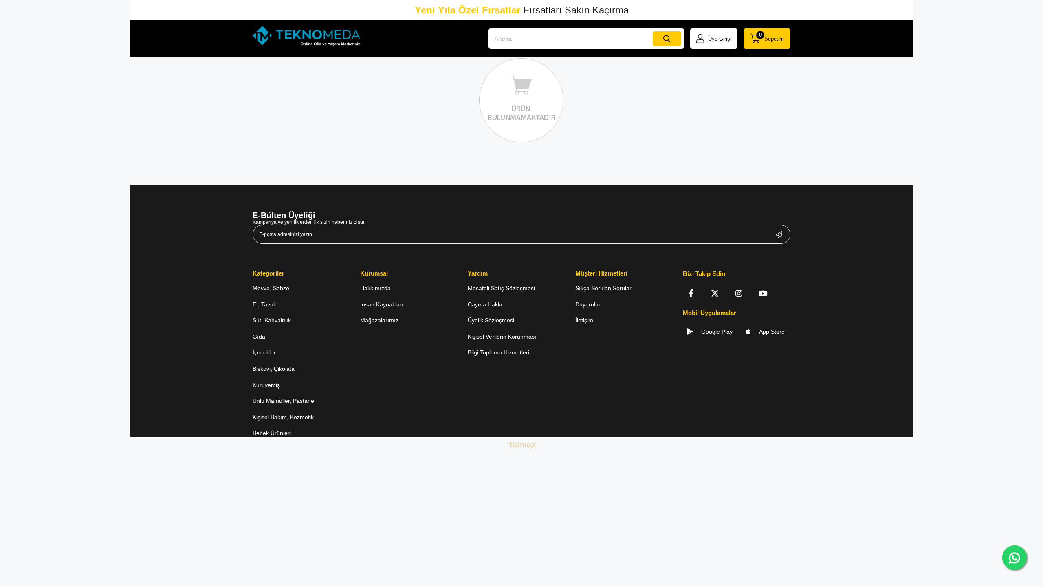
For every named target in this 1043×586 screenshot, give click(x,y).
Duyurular (588, 304)
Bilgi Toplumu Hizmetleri (498, 352)
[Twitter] (715, 293)
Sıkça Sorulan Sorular (603, 288)
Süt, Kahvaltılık (272, 320)
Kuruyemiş (266, 385)
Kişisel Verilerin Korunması (502, 336)
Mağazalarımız (379, 320)
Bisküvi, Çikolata (274, 368)
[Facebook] (691, 293)
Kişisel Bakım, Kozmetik (283, 417)
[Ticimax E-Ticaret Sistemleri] (521, 446)
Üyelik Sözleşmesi (491, 320)
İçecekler (264, 352)
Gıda (259, 336)
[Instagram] (739, 293)
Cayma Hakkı (485, 304)
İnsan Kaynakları (381, 304)
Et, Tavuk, (265, 304)
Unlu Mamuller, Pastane (283, 401)
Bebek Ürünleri (272, 433)
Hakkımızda (375, 288)
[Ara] (667, 38)
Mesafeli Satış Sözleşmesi (501, 288)
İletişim (584, 320)
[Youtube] (763, 293)
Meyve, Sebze (271, 288)
